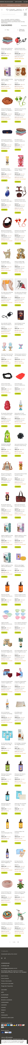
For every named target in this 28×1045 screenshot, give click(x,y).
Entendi (21, 1042)
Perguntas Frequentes (7, 986)
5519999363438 (5, 963)
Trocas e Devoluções (6, 981)
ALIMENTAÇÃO (4, 994)
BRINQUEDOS (4, 997)
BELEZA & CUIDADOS (6, 1000)
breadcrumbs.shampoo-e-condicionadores (10, 20)
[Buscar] (25, 14)
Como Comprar (5, 978)
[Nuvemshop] (7, 1037)
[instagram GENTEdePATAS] (1, 958)
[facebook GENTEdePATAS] (5, 958)
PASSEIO (3, 1010)
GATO (2, 992)
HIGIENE (3, 1007)
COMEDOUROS (5, 1002)
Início (2, 19)
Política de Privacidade (7, 983)
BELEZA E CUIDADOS (14, 19)
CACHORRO (6, 19)
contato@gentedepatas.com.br (9, 968)
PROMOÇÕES (4, 1015)
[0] (26, 10)
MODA (2, 1012)
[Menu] (2, 10)
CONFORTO (4, 1005)
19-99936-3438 (5, 965)
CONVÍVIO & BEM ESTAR (7, 1017)
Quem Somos (4, 976)
